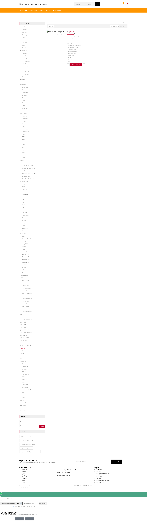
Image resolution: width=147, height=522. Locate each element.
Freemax (24, 90)
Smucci (24, 218)
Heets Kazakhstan (27, 293)
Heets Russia (25, 306)
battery (23, 436)
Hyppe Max (25, 194)
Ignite (23, 197)
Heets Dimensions (27, 291)
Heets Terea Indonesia (28, 309)
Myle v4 (22, 353)
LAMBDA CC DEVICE (25, 345)
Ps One (24, 134)
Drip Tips (24, 42)
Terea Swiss (23, 405)
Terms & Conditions (101, 475)
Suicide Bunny (26, 259)
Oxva (23, 100)
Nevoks (24, 97)
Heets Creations (26, 288)
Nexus (21, 356)
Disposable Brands (24, 181)
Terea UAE (22, 408)
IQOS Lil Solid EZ (24, 340)
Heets (21, 277)
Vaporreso (25, 108)
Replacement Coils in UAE (28, 444)
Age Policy (98, 471)
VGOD (24, 220)
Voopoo (24, 155)
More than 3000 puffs (28, 178)
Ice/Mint (27, 71)
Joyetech (24, 95)
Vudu (23, 225)
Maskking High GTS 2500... (74, 33)
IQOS (21, 314)
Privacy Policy (99, 469)
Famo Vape (25, 87)
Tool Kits (24, 48)
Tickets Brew (25, 262)
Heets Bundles (26, 283)
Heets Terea (25, 317)
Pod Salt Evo (25, 129)
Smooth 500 (25, 215)
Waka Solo (25, 228)
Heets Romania (26, 304)
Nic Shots (27, 61)
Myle (23, 202)
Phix (30, 436)
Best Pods (25, 163)
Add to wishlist (68, 64)
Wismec (24, 110)
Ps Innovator (25, 131)
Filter (42, 426)
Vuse (23, 157)
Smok (23, 103)
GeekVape (25, 92)
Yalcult (24, 270)
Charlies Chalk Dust (27, 238)
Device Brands (23, 113)
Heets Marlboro (26, 296)
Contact (24, 471)
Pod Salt (24, 212)
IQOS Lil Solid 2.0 (24, 337)
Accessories (23, 27)
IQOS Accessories (27, 319)
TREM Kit (24, 142)
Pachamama (25, 210)
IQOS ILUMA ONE (24, 330)
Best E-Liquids (23, 50)
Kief (23, 199)
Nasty (23, 205)
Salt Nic (24, 63)
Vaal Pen (24, 147)
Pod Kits (22, 400)
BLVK (23, 236)
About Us (24, 469)
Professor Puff (26, 254)
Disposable (22, 170)
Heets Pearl (25, 301)
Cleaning (24, 35)
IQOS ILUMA (23, 324)
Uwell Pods (25, 384)
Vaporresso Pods (26, 390)
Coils (23, 37)
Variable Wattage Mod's (28, 168)
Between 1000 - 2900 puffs (29, 173)
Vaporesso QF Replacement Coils (30, 452)
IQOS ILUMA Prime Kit (26, 332)
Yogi (23, 272)
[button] (126, 4)
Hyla (23, 192)
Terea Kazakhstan (24, 403)
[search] (97, 4)
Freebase (24, 53)
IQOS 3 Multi (23, 322)
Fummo (24, 189)
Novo (21, 358)
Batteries (24, 29)
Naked (24, 246)
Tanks (23, 45)
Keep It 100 (25, 244)
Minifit (21, 350)
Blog (23, 475)
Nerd (23, 207)
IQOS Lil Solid (23, 335)
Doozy (24, 241)
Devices (22, 160)
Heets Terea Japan (27, 311)
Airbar (23, 184)
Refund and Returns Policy (103, 473)
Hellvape (24, 121)
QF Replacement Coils (27, 440)
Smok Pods (25, 379)
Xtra (23, 230)
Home (21, 15)
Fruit (26, 58)
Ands (23, 186)
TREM (23, 382)
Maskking (22, 348)
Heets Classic (25, 285)
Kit (20, 343)
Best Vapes (23, 82)
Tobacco (27, 74)
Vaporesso (25, 150)
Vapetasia (24, 264)
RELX (23, 137)
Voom (23, 152)
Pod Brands (23, 361)
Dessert (27, 56)
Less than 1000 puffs (27, 176)
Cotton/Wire (25, 40)
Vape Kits (22, 410)
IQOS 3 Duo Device (27, 165)
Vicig (23, 223)
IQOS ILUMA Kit (24, 327)
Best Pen (22, 79)
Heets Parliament (27, 298)
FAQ (23, 473)
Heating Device (24, 275)
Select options (76, 64)
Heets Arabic (25, 280)
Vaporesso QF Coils (26, 448)
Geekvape (25, 118)
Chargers (24, 32)
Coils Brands (23, 84)
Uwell (23, 105)
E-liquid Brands (23, 233)
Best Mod (22, 77)
